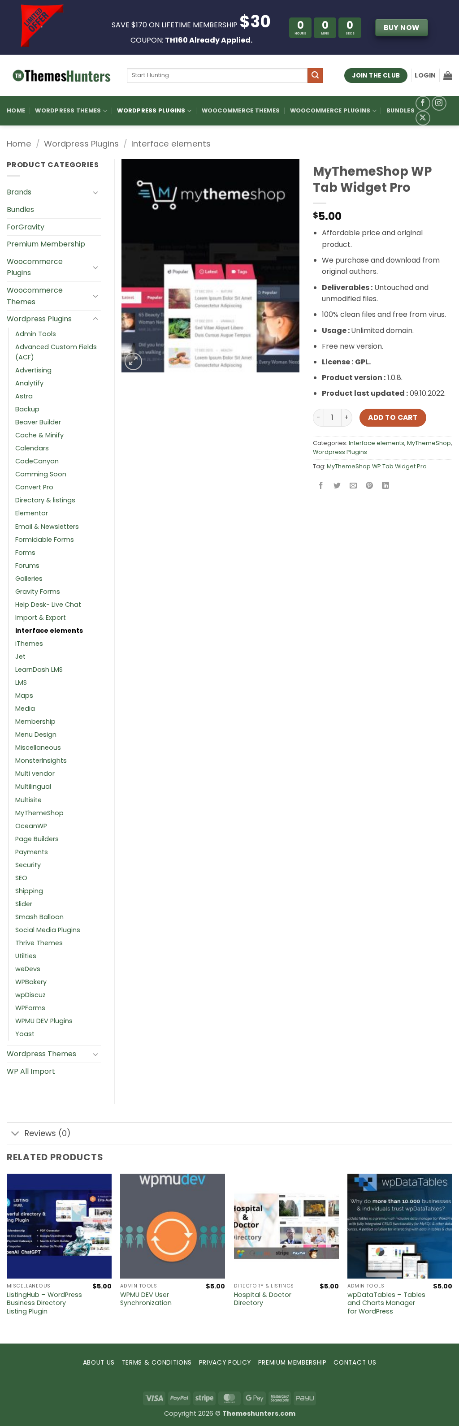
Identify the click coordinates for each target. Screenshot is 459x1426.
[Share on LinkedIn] (385, 486)
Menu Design (35, 734)
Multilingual (33, 786)
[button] (425, 75)
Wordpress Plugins (81, 143)
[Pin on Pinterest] (369, 486)
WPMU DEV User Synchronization (146, 1299)
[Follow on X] (423, 118)
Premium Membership (46, 244)
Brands (19, 192)
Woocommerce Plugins (330, 110)
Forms (25, 552)
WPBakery (31, 981)
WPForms (30, 1007)
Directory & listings (45, 500)
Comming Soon (40, 474)
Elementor (31, 513)
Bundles (400, 110)
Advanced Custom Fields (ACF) (56, 352)
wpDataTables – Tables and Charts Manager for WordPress (386, 1303)
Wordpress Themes (41, 1054)
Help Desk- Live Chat (48, 604)
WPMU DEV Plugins (44, 1020)
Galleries (29, 578)
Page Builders (37, 838)
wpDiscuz (30, 994)
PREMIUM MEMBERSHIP (292, 1362)
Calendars (32, 448)
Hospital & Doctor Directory (262, 1299)
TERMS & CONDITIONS (157, 1362)
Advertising (33, 370)
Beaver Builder (38, 422)
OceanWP (31, 825)
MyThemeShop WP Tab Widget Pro (377, 466)
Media (25, 708)
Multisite (28, 799)
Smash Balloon (39, 916)
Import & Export (40, 617)
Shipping (29, 890)
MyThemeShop (429, 443)
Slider (23, 903)
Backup (27, 409)
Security (28, 864)
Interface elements (171, 143)
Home (16, 110)
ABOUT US (99, 1362)
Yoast (25, 1033)
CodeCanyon (37, 461)
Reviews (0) (48, 1133)
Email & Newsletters (47, 526)
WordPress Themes (68, 110)
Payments (31, 851)
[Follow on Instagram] (439, 103)
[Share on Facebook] (320, 486)
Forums (27, 565)
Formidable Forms (44, 539)
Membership (35, 721)
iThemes (29, 643)
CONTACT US (354, 1362)
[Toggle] (95, 192)
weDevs (27, 968)
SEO (21, 877)
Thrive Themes (39, 942)
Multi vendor (35, 773)
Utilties (25, 955)
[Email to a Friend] (353, 486)
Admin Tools (35, 333)
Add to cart (392, 417)
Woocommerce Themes (241, 110)
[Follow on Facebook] (423, 103)
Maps (24, 695)
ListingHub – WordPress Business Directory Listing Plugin (44, 1303)
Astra (24, 396)
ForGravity (25, 227)
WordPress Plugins (151, 110)
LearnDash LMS (39, 669)
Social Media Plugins (47, 929)
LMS (21, 682)
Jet (20, 656)
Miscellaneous (38, 747)
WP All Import (31, 1071)
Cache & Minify (39, 435)
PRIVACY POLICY (225, 1362)
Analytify (29, 383)
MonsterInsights (41, 760)
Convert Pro (34, 487)
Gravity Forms (37, 591)
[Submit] (315, 75)
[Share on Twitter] (336, 486)
